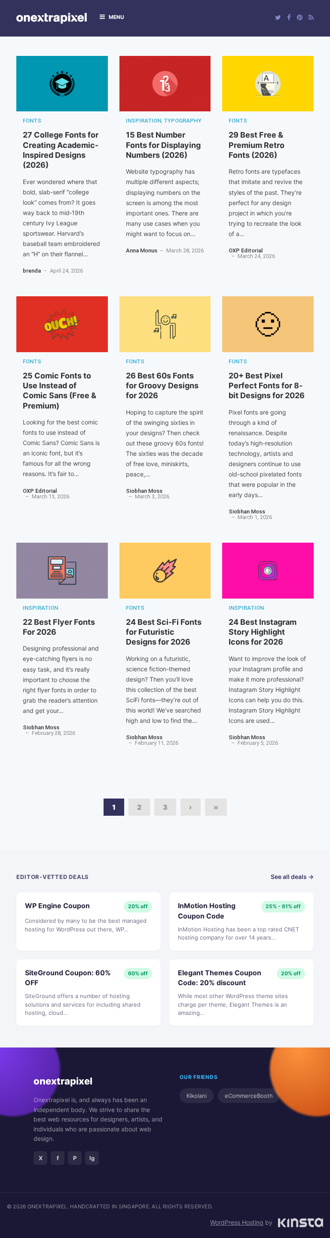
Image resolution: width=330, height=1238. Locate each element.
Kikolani (196, 1095)
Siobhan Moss (144, 491)
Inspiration (143, 120)
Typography (183, 120)
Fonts (32, 120)
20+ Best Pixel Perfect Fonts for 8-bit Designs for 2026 (267, 385)
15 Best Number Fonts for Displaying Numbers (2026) (163, 145)
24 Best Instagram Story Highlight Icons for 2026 (262, 632)
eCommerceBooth (249, 1095)
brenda (32, 270)
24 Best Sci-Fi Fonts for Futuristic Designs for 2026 (164, 632)
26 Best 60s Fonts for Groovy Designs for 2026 (162, 385)
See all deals (292, 876)
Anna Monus (141, 250)
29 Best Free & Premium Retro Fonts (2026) (256, 145)
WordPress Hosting (236, 1222)
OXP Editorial (246, 250)
